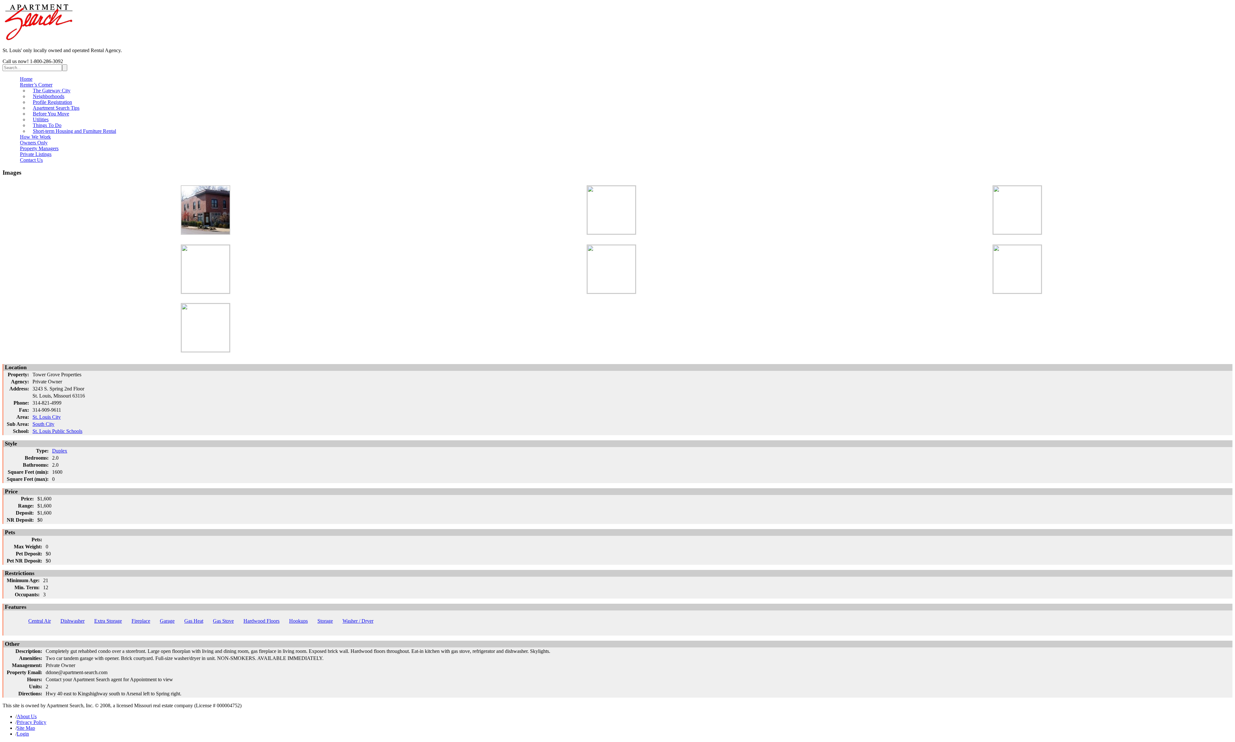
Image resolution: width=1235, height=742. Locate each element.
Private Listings (35, 154)
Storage (325, 621)
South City (43, 424)
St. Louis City (46, 417)
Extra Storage (108, 621)
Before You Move (51, 113)
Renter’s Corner (36, 84)
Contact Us (31, 160)
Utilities (41, 119)
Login (23, 734)
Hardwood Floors (261, 621)
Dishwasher (72, 621)
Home (26, 79)
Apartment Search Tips (56, 108)
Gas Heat (193, 621)
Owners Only (34, 142)
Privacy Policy (31, 722)
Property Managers (39, 148)
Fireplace (141, 621)
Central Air (39, 621)
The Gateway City (51, 90)
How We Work (35, 137)
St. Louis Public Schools (57, 431)
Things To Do (47, 125)
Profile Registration (52, 102)
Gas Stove (223, 621)
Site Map (26, 728)
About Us (27, 716)
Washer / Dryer (358, 621)
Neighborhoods (48, 96)
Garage (167, 621)
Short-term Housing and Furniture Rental (74, 131)
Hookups (298, 621)
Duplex (59, 450)
